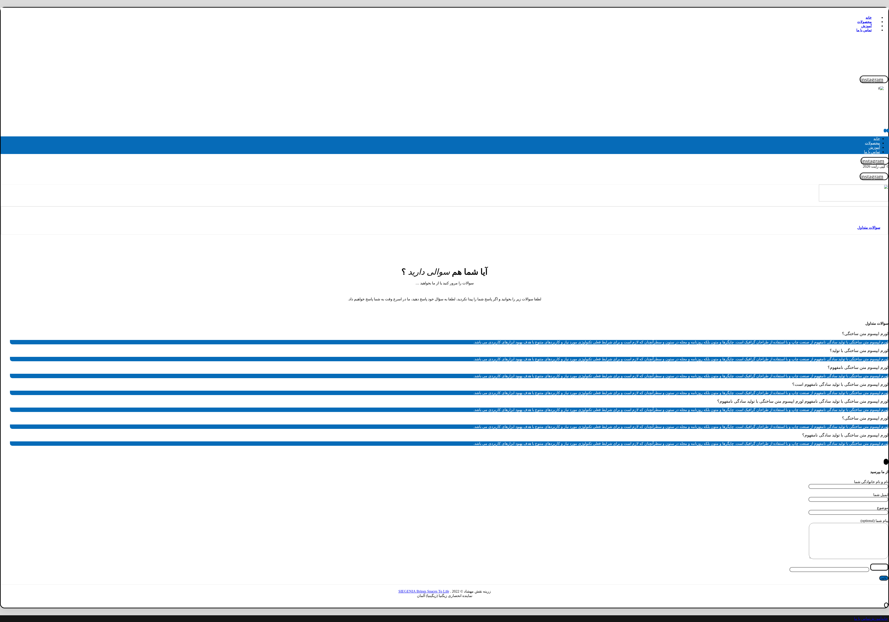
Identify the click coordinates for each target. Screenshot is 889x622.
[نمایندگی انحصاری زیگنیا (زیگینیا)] (867, 69)
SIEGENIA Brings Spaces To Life (423, 591)
